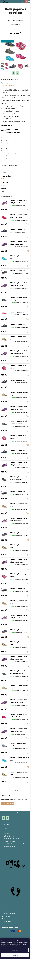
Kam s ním (20, 813)
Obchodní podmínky (9, 841)
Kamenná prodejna (9, 831)
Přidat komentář (8, 804)
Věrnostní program (9, 847)
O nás (5, 828)
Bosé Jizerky (7, 919)
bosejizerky (7, 921)
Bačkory (3, 185)
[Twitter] (17, 73)
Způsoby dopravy (9, 836)
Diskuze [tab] (15, 791)
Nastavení (15, 950)
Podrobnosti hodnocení (8, 85)
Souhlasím (15, 955)
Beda (2, 179)
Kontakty (6, 833)
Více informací (12, 946)
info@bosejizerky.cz (10, 914)
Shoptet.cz (11, 813)
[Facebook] (13, 73)
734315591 (7, 916)
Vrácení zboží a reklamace (11, 839)
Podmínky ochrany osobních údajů (14, 844)
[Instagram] (7, 818)
